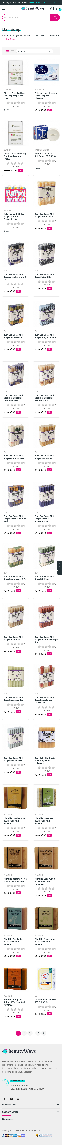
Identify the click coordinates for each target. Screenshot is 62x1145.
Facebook (4, 1098)
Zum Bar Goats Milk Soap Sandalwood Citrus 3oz (44, 700)
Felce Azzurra (41, 89)
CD (36, 996)
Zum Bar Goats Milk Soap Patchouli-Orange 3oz (46, 639)
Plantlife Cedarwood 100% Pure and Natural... (45, 881)
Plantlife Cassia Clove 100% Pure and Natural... (14, 821)
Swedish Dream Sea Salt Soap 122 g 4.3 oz (46, 155)
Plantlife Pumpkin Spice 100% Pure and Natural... (14, 1002)
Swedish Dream (42, 150)
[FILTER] (59, 572)
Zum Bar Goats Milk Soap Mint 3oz (44, 578)
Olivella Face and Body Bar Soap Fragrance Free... (15, 96)
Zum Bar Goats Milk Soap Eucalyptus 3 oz (45, 336)
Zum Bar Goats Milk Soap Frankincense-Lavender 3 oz (13, 398)
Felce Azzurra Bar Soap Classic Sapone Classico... (46, 96)
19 (37, 1033)
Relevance (34, 51)
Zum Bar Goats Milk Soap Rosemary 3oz (13, 698)
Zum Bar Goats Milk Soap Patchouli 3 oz (14, 638)
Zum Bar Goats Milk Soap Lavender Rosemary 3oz (44, 519)
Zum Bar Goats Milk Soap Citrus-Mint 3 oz (14, 336)
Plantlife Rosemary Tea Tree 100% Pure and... (15, 880)
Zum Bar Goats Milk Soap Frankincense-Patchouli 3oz (44, 398)
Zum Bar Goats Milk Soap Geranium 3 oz (14, 457)
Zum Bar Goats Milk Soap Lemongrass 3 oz (15, 578)
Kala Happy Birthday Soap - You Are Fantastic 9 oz (14, 216)
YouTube (11, 1098)
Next (43, 1033)
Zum (37, 210)
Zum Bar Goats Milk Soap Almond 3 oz (44, 215)
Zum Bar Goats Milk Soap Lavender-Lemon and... (15, 519)
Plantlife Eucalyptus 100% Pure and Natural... (13, 942)
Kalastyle (8, 210)
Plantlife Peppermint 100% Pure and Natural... (45, 942)
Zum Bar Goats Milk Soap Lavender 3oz (44, 457)
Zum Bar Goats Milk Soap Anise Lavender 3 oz (15, 277)
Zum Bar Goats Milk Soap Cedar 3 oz (44, 275)
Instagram (18, 1098)
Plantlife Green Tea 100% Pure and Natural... (44, 821)
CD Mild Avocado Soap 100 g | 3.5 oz (46, 1001)
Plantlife (8, 815)
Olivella (7, 89)
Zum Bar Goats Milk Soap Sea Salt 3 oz (13, 759)
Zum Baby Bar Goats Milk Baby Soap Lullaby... (45, 760)
